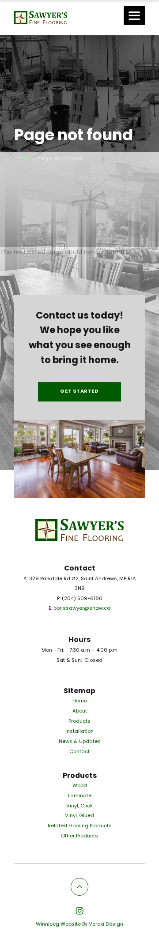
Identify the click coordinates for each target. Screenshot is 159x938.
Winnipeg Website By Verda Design (79, 924)
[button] (134, 15)
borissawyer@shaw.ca (81, 608)
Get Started (79, 391)
